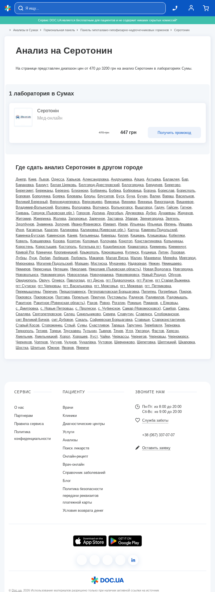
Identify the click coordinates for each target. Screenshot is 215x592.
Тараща (117, 325)
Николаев (78, 269)
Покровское (43, 297)
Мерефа (170, 258)
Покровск (23, 297)
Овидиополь (26, 280)
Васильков (185, 196)
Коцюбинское (114, 246)
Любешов (61, 258)
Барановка (25, 185)
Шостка (22, 348)
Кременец (158, 246)
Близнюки (79, 190)
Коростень (24, 246)
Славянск (144, 314)
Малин (136, 258)
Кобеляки (177, 235)
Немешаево (171, 263)
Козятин (73, 241)
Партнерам (23, 415)
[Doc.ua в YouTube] (120, 560)
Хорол (65, 336)
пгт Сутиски (26, 286)
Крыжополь (89, 252)
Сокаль (81, 319)
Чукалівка (87, 342)
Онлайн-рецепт (75, 456)
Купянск (132, 252)
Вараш (168, 196)
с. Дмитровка (27, 308)
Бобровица (132, 190)
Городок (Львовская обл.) (52, 213)
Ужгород (142, 331)
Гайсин (172, 207)
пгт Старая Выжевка (172, 280)
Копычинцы (173, 241)
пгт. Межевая (131, 286)
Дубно (151, 213)
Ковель (22, 241)
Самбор (169, 308)
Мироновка (25, 263)
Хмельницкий (46, 336)
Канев (72, 235)
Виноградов (164, 202)
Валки (155, 196)
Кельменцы (89, 235)
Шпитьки (38, 348)
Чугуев (56, 342)
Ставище (142, 319)
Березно (62, 190)
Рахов (92, 303)
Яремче (82, 348)
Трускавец (72, 331)
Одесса (57, 179)
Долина (98, 213)
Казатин (51, 230)
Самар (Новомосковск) (141, 308)
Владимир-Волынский (34, 207)
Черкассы (120, 336)
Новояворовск (127, 275)
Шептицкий (167, 342)
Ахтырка (153, 179)
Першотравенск (72, 291)
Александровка (96, 179)
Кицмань (137, 235)
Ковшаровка (40, 241)
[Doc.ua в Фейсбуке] (82, 560)
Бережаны (44, 190)
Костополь (68, 246)
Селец (69, 314)
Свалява (23, 314)
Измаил (109, 224)
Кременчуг (177, 246)
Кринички (44, 252)
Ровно (105, 303)
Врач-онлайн (73, 464)
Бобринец (98, 190)
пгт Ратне (145, 280)
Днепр (21, 179)
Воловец (62, 207)
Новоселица (77, 275)
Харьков (73, 179)
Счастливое (99, 325)
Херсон (172, 331)
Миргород (187, 258)
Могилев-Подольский (54, 263)
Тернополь (25, 331)
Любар (44, 258)
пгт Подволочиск (120, 280)
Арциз (139, 179)
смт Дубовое (62, 319)
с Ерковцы (169, 303)
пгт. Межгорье (106, 286)
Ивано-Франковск (86, 224)
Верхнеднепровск (65, 202)
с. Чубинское (109, 308)
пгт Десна (95, 280)
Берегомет (24, 190)
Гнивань (22, 213)
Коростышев (46, 246)
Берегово (172, 185)
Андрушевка (121, 179)
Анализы (70, 440)
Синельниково (89, 314)
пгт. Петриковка (158, 286)
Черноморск (178, 336)
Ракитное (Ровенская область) (59, 303)
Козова (59, 241)
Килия (123, 235)
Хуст (94, 336)
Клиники (70, 415)
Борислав (166, 190)
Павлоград (76, 280)
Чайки (105, 336)
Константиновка (148, 241)
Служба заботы (155, 420)
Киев (32, 179)
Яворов (68, 348)
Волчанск (101, 207)
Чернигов (139, 336)
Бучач (142, 196)
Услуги (68, 432)
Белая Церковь (63, 185)
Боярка (59, 196)
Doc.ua (17, 590)
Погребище (167, 291)
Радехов (136, 297)
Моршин (81, 263)
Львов (44, 179)
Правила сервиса (29, 424)
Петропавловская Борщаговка (113, 291)
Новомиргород (53, 275)
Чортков (41, 342)
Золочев (62, 224)
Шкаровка (186, 342)
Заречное (97, 218)
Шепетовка (146, 342)
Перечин (50, 291)
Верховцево (92, 202)
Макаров (96, 258)
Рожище (134, 303)
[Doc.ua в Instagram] (95, 560)
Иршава (185, 224)
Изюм (123, 224)
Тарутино (134, 325)
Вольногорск (122, 207)
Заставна (115, 218)
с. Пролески (85, 308)
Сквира (109, 314)
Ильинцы (137, 224)
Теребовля (153, 325)
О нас (19, 407)
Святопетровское (47, 314)
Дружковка (134, 213)
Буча (131, 196)
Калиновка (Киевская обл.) (102, 230)
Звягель (172, 218)
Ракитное (23, 303)
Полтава (62, 297)
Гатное (185, 207)
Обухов (174, 275)
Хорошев (80, 336)
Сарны (183, 308)
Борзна (150, 190)
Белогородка (133, 185)
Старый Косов (27, 325)
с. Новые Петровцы (56, 308)
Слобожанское (166, 314)
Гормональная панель (57, 30)
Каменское (56, 235)
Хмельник (24, 336)
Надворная (137, 263)
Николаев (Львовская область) (115, 269)
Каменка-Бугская (30, 235)
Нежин (154, 263)
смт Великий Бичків (32, 319)
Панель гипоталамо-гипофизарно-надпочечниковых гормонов (122, 30)
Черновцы (157, 336)
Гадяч (159, 207)
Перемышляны (28, 291)
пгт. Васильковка (77, 286)
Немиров (23, 269)
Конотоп (125, 241)
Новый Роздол (154, 275)
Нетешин (60, 269)
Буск (120, 196)
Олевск (58, 280)
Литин (163, 252)
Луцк (33, 258)
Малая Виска (117, 258)
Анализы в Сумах (23, 30)
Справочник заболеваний (84, 472)
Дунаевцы (166, 213)
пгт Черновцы (49, 286)
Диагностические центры (84, 424)
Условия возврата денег (83, 510)
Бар (185, 179)
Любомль (79, 258)
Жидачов (185, 213)
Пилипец (148, 291)
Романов (150, 303)
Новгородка (183, 269)
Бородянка (41, 196)
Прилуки (98, 297)
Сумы (82, 325)
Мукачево (117, 263)
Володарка (81, 207)
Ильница (154, 224)
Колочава (108, 241)
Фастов (158, 331)
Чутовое (105, 342)
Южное (53, 348)
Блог (67, 481)
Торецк (55, 331)
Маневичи (152, 258)
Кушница (148, 252)
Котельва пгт (90, 246)
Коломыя (90, 241)
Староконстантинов (168, 319)
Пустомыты (117, 297)
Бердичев (154, 185)
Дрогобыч (115, 213)
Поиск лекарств (76, 448)
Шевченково (124, 342)
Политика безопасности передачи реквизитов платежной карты (83, 495)
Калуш (133, 230)
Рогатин (118, 303)
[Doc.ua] (7, 8)
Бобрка (115, 190)
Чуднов (70, 342)
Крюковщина (112, 252)
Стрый (69, 325)
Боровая (23, 196)
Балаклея (171, 179)
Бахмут (42, 185)
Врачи (68, 407)
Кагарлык (34, 230)
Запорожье (77, 218)
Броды (89, 196)
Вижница (111, 202)
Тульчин (90, 331)
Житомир (23, 218)
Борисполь (186, 190)
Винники (128, 202)
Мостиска (99, 263)
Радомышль (177, 297)
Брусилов (105, 196)
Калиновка (69, 230)
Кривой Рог (25, 252)
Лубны (21, 258)
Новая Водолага (157, 269)
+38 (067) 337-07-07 (158, 435)
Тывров (105, 331)
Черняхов (24, 342)
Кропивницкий (66, 252)
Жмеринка (42, 218)
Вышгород (143, 207)
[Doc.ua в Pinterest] (133, 560)
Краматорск (138, 246)
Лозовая (177, 252)
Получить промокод (174, 133)
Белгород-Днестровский (99, 185)
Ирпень (170, 224)
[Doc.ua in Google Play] (125, 541)
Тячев (118, 331)
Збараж (131, 218)
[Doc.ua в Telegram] (107, 560)
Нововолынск (27, 275)
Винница (145, 202)
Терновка (172, 325)
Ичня (20, 230)
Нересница (42, 269)
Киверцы (108, 235)
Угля (129, 331)
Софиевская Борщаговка (111, 319)
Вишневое (184, 202)
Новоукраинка (101, 275)
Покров (185, 291)
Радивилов (155, 297)
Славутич (125, 314)
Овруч (44, 280)
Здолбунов (25, 224)
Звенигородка (151, 218)
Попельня (80, 297)
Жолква (59, 218)
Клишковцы (157, 235)
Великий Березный (32, 202)
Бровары (74, 196)
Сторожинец (52, 325)
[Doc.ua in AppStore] (90, 541)
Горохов (83, 213)
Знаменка (44, 224)
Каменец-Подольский (159, 230)
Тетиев (41, 331)
